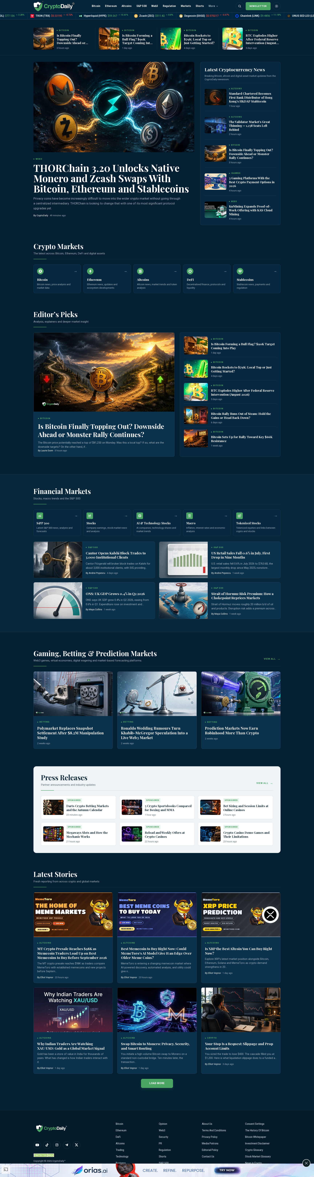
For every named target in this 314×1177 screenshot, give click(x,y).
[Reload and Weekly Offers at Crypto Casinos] (132, 834)
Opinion (163, 1123)
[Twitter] (76, 1145)
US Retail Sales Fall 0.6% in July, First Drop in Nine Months (240, 555)
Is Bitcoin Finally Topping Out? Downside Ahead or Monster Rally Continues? (71, 42)
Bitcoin (96, 6)
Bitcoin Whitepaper (255, 1136)
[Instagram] (57, 1145)
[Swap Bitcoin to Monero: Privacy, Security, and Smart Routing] (156, 1010)
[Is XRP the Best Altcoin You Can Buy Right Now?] (240, 915)
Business (121, 1163)
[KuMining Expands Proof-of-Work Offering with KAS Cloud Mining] (215, 210)
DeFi (118, 1136)
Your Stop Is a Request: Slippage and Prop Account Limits (239, 1046)
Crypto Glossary (254, 1150)
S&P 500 (141, 6)
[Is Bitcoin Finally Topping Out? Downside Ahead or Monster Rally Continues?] (43, 39)
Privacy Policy (210, 1136)
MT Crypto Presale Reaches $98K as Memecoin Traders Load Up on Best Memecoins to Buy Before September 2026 (72, 953)
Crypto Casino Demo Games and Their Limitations (246, 834)
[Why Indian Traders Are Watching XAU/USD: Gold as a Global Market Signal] (73, 1010)
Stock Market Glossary (258, 1156)
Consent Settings (254, 1123)
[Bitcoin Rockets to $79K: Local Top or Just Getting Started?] (171, 39)
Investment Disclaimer (257, 1143)
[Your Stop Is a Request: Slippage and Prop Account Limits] (240, 1010)
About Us (207, 1123)
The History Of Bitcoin (257, 1130)
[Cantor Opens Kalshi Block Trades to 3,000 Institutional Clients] (58, 560)
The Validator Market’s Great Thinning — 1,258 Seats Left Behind (249, 126)
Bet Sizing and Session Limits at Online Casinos (245, 808)
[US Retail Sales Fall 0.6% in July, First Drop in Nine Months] (183, 560)
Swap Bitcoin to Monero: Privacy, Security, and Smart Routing (155, 1046)
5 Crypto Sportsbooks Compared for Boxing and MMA (168, 808)
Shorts (200, 6)
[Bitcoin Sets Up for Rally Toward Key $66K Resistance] (196, 438)
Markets (186, 6)
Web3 (154, 6)
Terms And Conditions (214, 1130)
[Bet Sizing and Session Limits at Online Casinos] (210, 807)
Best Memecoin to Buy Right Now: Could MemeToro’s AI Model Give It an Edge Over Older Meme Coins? (156, 953)
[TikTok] (47, 1145)
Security (163, 1136)
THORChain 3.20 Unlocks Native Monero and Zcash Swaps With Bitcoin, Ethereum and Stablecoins (111, 178)
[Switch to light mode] (277, 6)
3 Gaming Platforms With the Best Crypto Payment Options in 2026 (252, 182)
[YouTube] (37, 1145)
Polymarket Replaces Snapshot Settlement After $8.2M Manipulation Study (70, 732)
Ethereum (111, 6)
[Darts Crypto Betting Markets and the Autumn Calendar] (53, 807)
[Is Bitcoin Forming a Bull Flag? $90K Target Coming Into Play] (109, 39)
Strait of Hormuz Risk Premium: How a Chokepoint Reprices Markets (242, 595)
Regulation (169, 6)
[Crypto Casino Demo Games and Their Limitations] (210, 834)
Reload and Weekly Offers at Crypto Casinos (165, 834)
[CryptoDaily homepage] (54, 6)
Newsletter (258, 6)
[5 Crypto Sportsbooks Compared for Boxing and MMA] (132, 807)
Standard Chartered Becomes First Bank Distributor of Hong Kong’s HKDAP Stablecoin (250, 97)
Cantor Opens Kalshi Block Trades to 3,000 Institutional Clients (116, 555)
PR (160, 1143)
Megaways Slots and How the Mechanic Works (87, 834)
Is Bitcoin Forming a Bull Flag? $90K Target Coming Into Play (137, 40)
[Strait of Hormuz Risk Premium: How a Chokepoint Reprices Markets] (183, 600)
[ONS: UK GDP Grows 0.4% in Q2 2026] (58, 600)
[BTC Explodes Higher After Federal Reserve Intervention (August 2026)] (232, 39)
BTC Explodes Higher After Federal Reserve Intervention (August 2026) (262, 40)
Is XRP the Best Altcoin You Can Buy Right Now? (238, 950)
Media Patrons (210, 1143)
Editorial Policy (210, 1150)
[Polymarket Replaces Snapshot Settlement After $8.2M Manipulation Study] (73, 694)
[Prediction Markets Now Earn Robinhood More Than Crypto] (240, 694)
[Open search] (240, 6)
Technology (122, 1156)
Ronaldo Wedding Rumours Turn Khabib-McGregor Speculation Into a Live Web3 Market (154, 732)
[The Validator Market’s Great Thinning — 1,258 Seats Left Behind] (215, 125)
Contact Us (208, 1156)
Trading (120, 1150)
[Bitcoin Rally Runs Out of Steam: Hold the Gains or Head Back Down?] (196, 415)
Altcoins (127, 6)
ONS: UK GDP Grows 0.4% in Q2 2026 (115, 593)
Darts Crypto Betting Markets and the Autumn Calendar (87, 808)
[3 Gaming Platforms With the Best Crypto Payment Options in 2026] (215, 181)
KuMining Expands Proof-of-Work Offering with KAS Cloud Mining (250, 210)
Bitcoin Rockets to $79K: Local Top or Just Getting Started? (199, 39)
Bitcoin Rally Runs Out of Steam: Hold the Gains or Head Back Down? (241, 416)
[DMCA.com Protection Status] (44, 1155)
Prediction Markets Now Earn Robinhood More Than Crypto (232, 730)
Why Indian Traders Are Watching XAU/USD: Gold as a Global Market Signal (70, 1046)
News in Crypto (253, 1163)
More (212, 6)
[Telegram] (67, 1145)
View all (270, 658)
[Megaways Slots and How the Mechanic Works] (53, 834)
